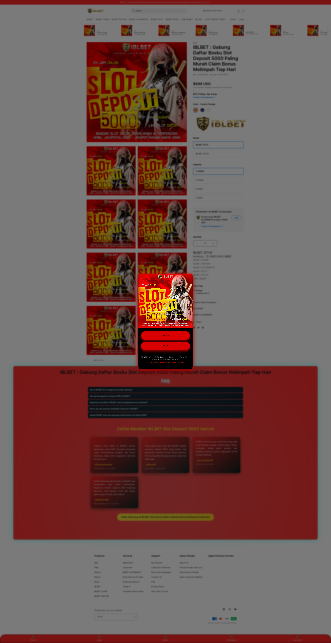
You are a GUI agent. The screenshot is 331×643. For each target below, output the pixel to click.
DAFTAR (165, 346)
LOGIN (165, 335)
